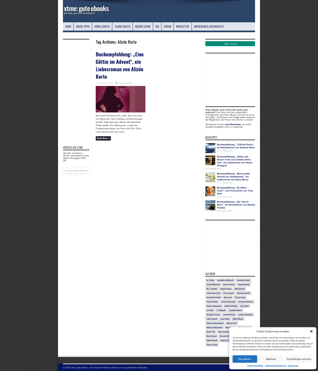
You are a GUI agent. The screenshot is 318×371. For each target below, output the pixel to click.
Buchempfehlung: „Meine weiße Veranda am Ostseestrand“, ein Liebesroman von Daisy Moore (233, 176)
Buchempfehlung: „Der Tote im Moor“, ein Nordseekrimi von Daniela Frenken (236, 205)
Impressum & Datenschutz (209, 26)
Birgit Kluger (226, 289)
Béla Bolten (240, 289)
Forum (167, 26)
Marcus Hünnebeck (215, 323)
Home (68, 26)
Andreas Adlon (243, 280)
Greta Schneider (228, 302)
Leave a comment (125, 83)
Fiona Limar (240, 297)
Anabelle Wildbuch (225, 280)
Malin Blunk (238, 319)
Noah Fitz (211, 332)
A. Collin (210, 280)
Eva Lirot (228, 297)
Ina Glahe (244, 306)
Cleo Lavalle (228, 293)
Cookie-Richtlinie (255, 366)
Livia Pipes (225, 319)
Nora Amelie (223, 332)
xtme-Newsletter (233, 124)
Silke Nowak (212, 340)
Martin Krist (232, 323)
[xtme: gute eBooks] (86, 14)
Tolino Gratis (122, 26)
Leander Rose (229, 315)
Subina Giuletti (227, 340)
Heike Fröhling (231, 306)
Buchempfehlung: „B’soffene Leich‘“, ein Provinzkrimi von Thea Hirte (235, 190)
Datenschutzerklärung (275, 366)
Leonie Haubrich (245, 315)
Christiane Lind (213, 293)
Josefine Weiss (235, 310)
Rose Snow (212, 336)
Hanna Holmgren (214, 306)
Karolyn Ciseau (213, 315)
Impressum (293, 366)
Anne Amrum (229, 285)
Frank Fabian (212, 302)
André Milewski (213, 285)
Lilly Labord (212, 319)
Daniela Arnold (243, 293)
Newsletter (182, 26)
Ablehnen (271, 359)
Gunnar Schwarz (245, 302)
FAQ (157, 26)
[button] (311, 331)
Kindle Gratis (102, 26)
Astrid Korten (244, 285)
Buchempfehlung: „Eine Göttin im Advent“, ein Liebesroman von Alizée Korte (120, 65)
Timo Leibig (212, 345)
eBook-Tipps (83, 26)
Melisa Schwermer (214, 328)
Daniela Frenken (214, 297)
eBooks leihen (142, 26)
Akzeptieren (244, 359)
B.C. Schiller (212, 289)
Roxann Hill (225, 336)
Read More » (103, 138)
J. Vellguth (221, 310)
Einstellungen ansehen (299, 359)
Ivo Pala (210, 310)
